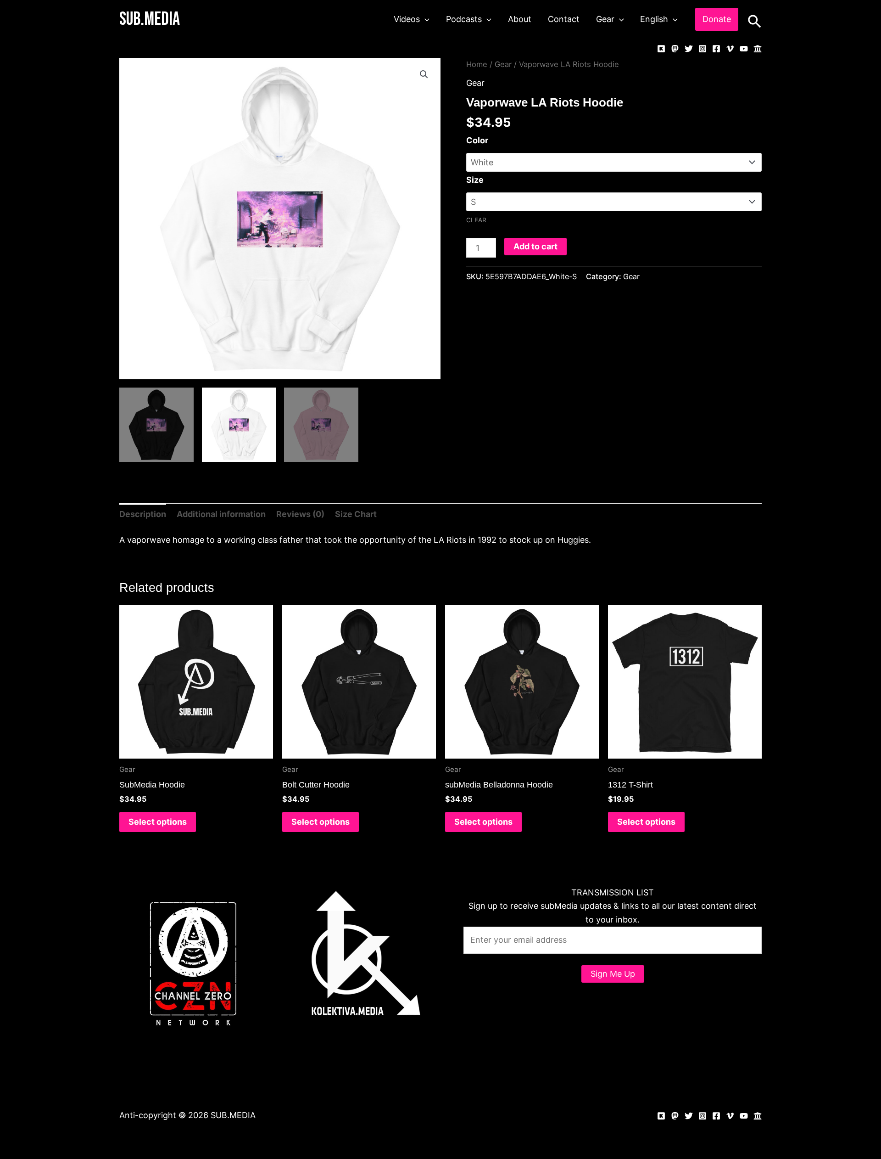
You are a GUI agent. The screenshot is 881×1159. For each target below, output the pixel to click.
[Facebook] (716, 49)
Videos (407, 19)
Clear (476, 220)
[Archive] (757, 49)
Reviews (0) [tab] (300, 514)
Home (476, 64)
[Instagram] (702, 49)
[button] (424, 19)
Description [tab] (142, 514)
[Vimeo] (730, 49)
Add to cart (535, 246)
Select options (157, 822)
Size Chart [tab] (356, 514)
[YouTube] (744, 49)
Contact (564, 19)
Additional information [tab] (221, 514)
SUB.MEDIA (149, 19)
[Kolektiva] (661, 49)
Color (477, 140)
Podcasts (464, 19)
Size (475, 180)
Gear (605, 19)
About (519, 19)
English (654, 19)
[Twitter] (689, 49)
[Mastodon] (675, 49)
